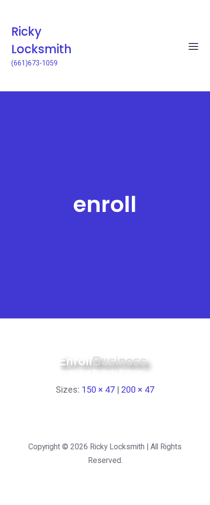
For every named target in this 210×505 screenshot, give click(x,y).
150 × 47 (98, 389)
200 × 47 (137, 389)
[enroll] (105, 373)
